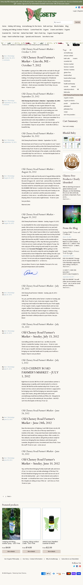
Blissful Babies (59, 26)
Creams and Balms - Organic (60, 29)
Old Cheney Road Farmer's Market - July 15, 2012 (40, 325)
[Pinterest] (82, 7)
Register (80, 11)
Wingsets (9, 573)
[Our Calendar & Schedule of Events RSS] (68, 45)
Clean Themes (22, 573)
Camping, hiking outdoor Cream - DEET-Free (30, 542)
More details (11, 551)
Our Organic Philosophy (11, 559)
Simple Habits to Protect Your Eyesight (71, 252)
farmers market (68, 64)
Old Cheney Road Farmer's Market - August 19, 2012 (38, 216)
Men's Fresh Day (40, 33)
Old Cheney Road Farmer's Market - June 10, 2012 (40, 452)
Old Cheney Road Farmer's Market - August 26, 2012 (38, 170)
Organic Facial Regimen (55, 33)
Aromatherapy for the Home (32, 26)
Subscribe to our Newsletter (70, 559)
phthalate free (68, 109)
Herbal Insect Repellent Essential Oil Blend (50, 542)
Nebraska (67, 92)
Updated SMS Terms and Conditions (71, 233)
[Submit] (55, 22)
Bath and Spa (48, 26)
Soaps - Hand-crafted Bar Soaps (13, 36)
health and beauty (69, 84)
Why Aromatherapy (52, 559)
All (70, 50)
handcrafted (68, 75)
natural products (69, 89)
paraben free (75, 103)
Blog (66, 26)
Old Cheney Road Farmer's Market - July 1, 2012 (40, 361)
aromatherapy (68, 53)
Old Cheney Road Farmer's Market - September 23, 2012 (38, 95)
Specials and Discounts (33, 36)
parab (66, 103)
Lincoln (66, 86)
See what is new (47, 36)
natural (73, 86)
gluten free (67, 72)
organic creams (68, 98)
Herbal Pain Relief (27, 33)
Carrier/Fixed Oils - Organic (39, 29)
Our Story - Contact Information (32, 559)
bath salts (67, 58)
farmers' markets (69, 69)
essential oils (68, 61)
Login (75, 11)
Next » (9, 496)
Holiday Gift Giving (14, 26)
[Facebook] (79, 7)
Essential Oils (6, 33)
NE (78, 89)
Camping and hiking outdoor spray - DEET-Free (11, 542)
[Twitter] (76, 7)
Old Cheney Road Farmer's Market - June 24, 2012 (40, 412)
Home (4, 26)
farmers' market (69, 67)
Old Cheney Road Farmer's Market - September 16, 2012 (38, 135)
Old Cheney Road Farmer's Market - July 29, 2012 (40, 287)
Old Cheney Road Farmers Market (39, 45)
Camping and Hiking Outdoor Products (15, 29)
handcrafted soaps (70, 78)
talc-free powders (69, 114)
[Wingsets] (41, 15)
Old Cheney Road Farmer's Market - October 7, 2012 (38, 50)
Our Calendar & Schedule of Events (17, 45)
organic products (69, 100)
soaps (66, 112)
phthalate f (67, 106)
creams (75, 58)
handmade (67, 81)
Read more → (67, 199)
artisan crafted (68, 55)
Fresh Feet (16, 33)
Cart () (77, 22)
